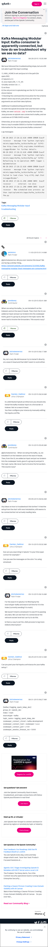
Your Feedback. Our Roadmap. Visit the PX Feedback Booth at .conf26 (20, 850)
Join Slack (24, 803)
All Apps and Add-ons (10, 25)
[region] (24, 935)
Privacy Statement (23, 937)
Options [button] (44, 26)
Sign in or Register (20, 18)
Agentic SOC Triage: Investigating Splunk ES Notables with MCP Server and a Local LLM (21, 869)
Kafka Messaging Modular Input (15, 205)
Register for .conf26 (24, 774)
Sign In (36, 4)
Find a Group (24, 830)
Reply (8, 225)
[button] (45, 33)
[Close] (45, 927)
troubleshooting (8, 209)
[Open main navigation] (45, 4)
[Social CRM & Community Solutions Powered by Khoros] (40, 913)
